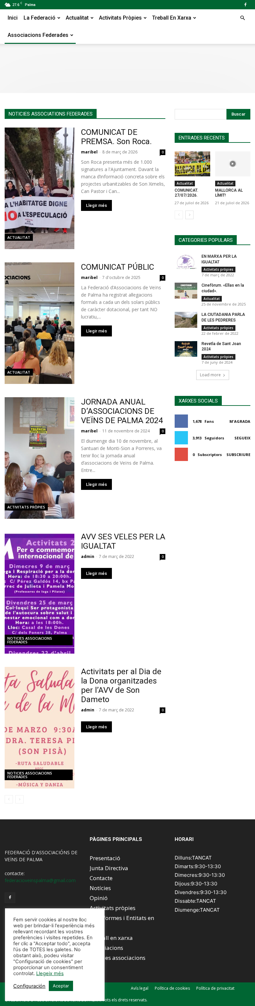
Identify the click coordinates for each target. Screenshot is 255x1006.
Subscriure (238, 454)
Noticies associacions (117, 957)
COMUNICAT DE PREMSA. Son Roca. (116, 137)
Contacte (101, 878)
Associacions (106, 948)
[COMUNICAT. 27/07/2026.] (192, 163)
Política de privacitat (215, 988)
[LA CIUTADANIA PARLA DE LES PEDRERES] (186, 320)
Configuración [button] (29, 986)
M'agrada (239, 421)
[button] (242, 18)
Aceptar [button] (61, 985)
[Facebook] (245, 4)
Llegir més (96, 205)
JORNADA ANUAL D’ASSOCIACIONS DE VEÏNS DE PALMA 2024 (122, 411)
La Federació (39, 18)
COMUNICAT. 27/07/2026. (186, 193)
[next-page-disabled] (19, 799)
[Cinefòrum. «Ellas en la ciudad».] (186, 291)
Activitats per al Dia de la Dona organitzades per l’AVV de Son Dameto (121, 685)
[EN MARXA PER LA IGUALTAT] (186, 262)
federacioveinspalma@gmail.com (40, 880)
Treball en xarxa (171, 18)
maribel (89, 152)
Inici (13, 18)
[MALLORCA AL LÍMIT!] (233, 163)
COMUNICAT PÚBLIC (117, 267)
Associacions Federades (38, 35)
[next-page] (189, 215)
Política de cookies (172, 988)
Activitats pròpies (120, 18)
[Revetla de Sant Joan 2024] (186, 349)
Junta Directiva (109, 868)
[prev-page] (9, 799)
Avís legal (139, 988)
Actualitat (77, 18)
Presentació (105, 858)
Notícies (100, 888)
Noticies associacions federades (29, 640)
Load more (210, 375)
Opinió (99, 898)
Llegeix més (50, 973)
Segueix (242, 437)
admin (87, 556)
